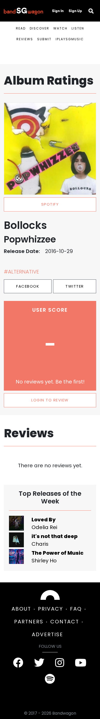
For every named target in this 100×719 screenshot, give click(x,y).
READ (21, 28)
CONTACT (64, 621)
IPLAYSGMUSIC (70, 39)
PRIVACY (50, 608)
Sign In (58, 10)
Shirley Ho (44, 560)
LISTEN (78, 28)
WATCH (60, 28)
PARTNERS (28, 621)
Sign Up (75, 10)
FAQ (76, 608)
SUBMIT (44, 39)
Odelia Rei (44, 527)
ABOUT (21, 608)
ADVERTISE (47, 634)
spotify (50, 204)
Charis (40, 544)
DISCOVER (39, 28)
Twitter (74, 286)
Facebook (27, 286)
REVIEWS (24, 39)
